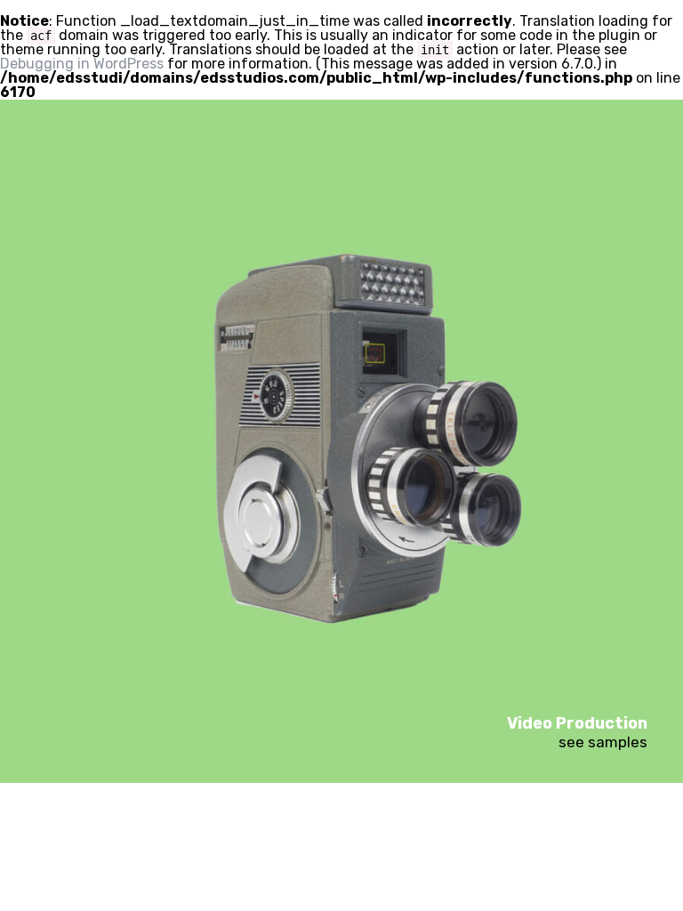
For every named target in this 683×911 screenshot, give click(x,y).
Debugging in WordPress (82, 63)
